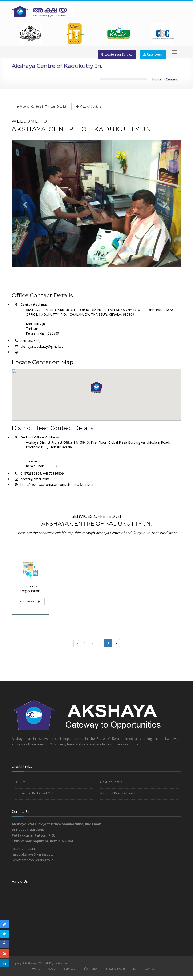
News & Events (115, 969)
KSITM (20, 782)
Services (69, 969)
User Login (154, 54)
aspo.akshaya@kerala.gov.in (34, 854)
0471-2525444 (24, 849)
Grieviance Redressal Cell (34, 793)
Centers (172, 79)
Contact (150, 969)
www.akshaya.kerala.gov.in (33, 860)
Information (90, 969)
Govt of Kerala (111, 782)
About (52, 969)
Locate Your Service (118, 54)
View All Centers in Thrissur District (43, 106)
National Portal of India (118, 793)
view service (28, 601)
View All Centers (90, 106)
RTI (135, 969)
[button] (96, 388)
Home (156, 79)
